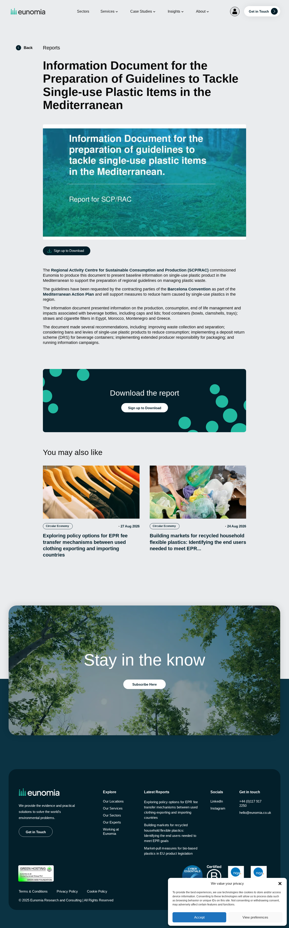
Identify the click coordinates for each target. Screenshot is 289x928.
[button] (280, 883)
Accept (199, 917)
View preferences (255, 917)
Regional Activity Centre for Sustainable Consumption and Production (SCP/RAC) (130, 270)
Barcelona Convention (189, 289)
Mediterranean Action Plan (68, 294)
